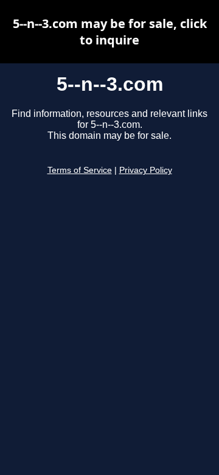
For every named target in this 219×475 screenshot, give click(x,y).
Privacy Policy (145, 170)
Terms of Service (79, 170)
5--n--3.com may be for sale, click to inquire (110, 31)
